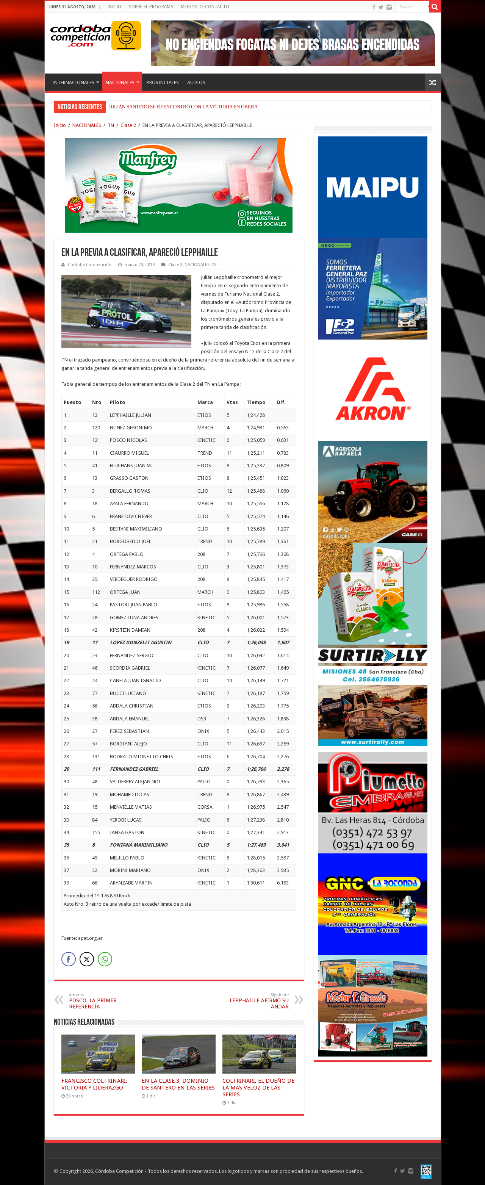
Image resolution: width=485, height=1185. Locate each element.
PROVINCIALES (163, 82)
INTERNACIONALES (73, 82)
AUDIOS (196, 82)
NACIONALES (120, 82)
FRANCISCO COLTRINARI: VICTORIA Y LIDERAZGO (94, 1084)
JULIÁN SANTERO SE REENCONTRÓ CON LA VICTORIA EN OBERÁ (183, 107)
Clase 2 (128, 125)
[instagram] (389, 7)
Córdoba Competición (89, 264)
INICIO (114, 6)
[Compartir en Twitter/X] (87, 959)
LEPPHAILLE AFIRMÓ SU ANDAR (259, 1001)
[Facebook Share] (68, 959)
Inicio (60, 125)
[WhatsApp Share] (105, 959)
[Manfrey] (179, 185)
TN (111, 125)
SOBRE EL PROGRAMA (151, 6)
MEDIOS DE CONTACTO (205, 6)
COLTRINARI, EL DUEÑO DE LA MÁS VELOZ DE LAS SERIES (258, 1087)
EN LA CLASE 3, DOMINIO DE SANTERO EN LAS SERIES (178, 1084)
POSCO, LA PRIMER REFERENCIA (93, 1001)
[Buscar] (435, 7)
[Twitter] (381, 7)
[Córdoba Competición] (80, 34)
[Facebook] (374, 7)
